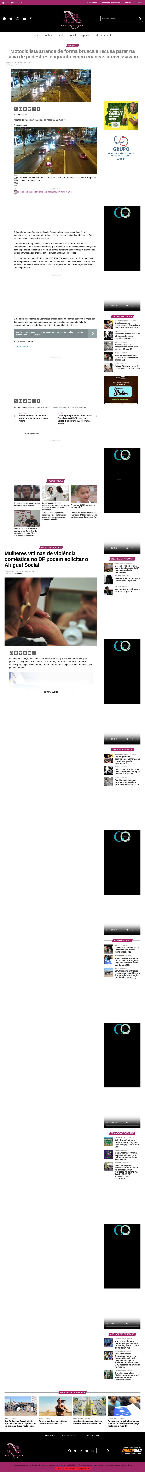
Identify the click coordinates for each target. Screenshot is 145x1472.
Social (72, 35)
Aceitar (59, 1468)
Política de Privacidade (111, 3)
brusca (41, 407)
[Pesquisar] (140, 19)
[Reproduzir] (15, 177)
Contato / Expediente (133, 3)
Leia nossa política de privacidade (77, 1468)
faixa (48, 407)
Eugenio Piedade (15, 65)
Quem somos (92, 3)
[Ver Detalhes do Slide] (121, 129)
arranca (32, 407)
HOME (36, 35)
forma (55, 407)
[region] (122, 115)
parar (75, 407)
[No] (142, 1467)
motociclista (65, 407)
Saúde (60, 35)
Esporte (84, 35)
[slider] (16, 183)
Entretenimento (103, 35)
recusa (83, 407)
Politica (48, 35)
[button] (108, 1450)
